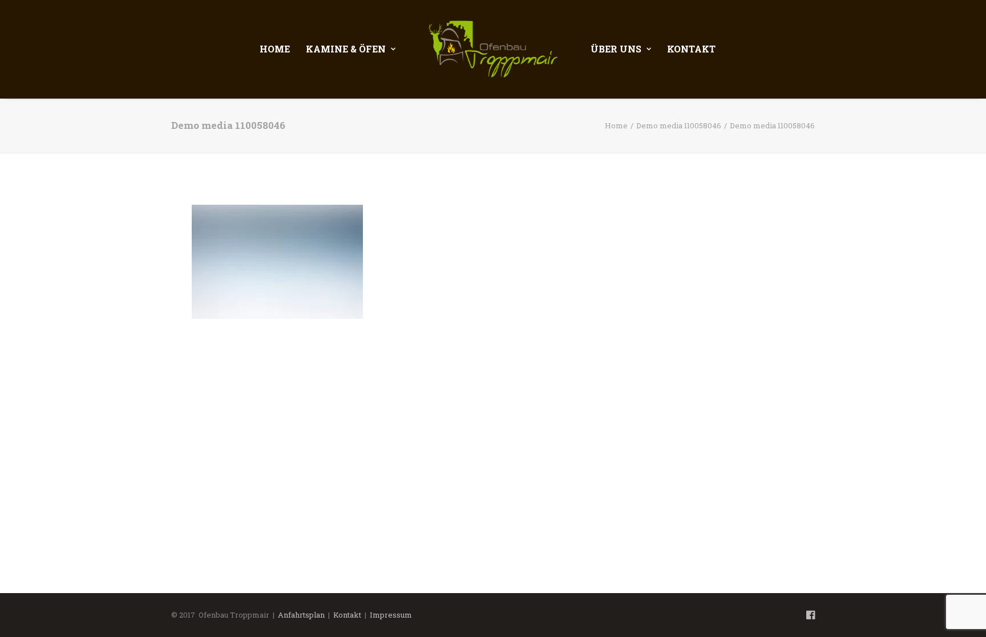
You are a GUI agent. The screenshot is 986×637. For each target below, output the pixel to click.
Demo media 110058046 (678, 125)
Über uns (616, 49)
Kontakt (691, 49)
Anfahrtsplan (301, 615)
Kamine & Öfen (346, 49)
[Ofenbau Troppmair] (493, 49)
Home (275, 49)
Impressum (391, 615)
